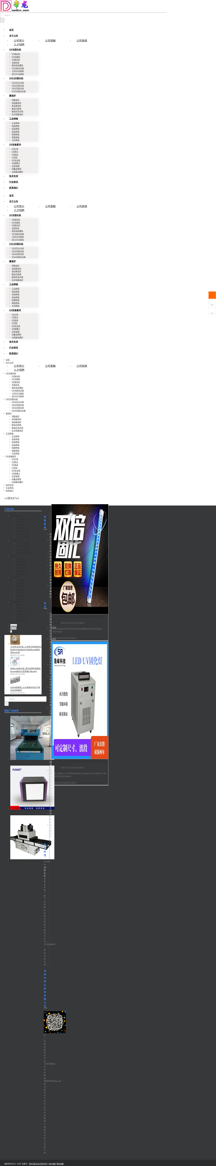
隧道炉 (51, 568)
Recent (13, 628)
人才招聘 (19, 44)
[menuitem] (11, 30)
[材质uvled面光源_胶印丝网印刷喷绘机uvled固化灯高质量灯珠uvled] (15, 666)
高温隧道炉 (51, 830)
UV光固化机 (51, 545)
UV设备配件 (51, 591)
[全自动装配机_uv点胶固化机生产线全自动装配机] (15, 684)
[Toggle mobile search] (3, 24)
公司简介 (19, 40)
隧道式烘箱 (51, 787)
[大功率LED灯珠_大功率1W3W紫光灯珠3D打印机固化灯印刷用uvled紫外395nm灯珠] (15, 644)
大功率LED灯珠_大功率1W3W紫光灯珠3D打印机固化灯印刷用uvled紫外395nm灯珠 (26, 650)
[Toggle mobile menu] (0, 24)
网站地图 (60, 1164)
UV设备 (51, 702)
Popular (13, 625)
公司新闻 (82, 40)
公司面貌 (50, 40)
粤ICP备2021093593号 (38, 1164)
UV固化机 (56, 623)
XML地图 (52, 1164)
